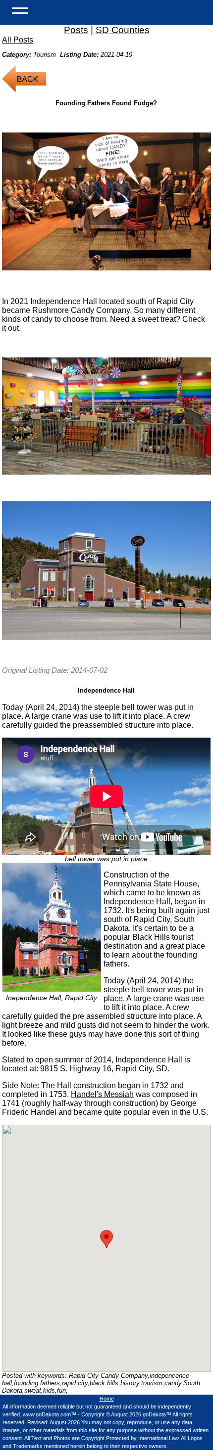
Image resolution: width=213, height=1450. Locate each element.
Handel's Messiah (102, 1094)
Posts (76, 30)
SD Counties (123, 30)
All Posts (17, 40)
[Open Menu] (20, 10)
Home (107, 1399)
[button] (106, 1239)
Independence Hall (137, 901)
